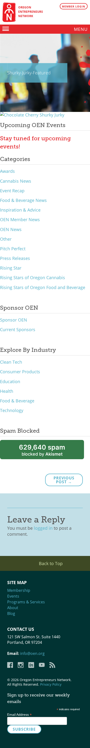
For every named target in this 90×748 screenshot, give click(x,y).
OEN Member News (20, 219)
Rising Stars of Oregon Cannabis (32, 277)
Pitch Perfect (12, 248)
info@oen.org (32, 653)
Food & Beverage (17, 401)
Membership (18, 590)
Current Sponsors (17, 329)
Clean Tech (11, 362)
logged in (43, 528)
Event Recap (12, 190)
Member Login (73, 6)
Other (6, 239)
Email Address (19, 714)
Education (10, 381)
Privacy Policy (50, 684)
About (12, 607)
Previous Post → (64, 479)
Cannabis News (15, 181)
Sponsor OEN (13, 320)
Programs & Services (26, 602)
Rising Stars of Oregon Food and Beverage (42, 287)
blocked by (42, 450)
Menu (81, 29)
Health (6, 391)
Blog (11, 613)
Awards (7, 171)
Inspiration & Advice (20, 210)
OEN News (11, 229)
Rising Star (10, 268)
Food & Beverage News (23, 200)
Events (13, 596)
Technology (11, 410)
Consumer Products (20, 371)
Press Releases (15, 258)
